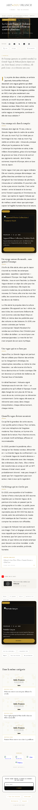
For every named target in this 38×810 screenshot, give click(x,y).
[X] (19, 44)
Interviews (27, 796)
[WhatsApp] (9, 44)
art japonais (13, 596)
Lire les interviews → (9, 651)
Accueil (4, 15)
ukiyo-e (21, 596)
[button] (19, 561)
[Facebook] (14, 44)
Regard (4, 655)
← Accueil (12, 9)
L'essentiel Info (23, 651)
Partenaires (14, 801)
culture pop (6, 599)
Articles (10, 15)
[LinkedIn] (24, 44)
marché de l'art (29, 596)
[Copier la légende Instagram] (29, 44)
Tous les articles (23, 9)
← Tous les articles (13, 796)
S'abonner (19, 788)
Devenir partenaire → (19, 767)
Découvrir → (19, 249)
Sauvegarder (32, 48)
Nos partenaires (28, 655)
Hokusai (4, 596)
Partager (14, 48)
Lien (6, 48)
